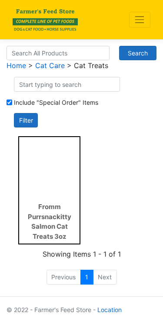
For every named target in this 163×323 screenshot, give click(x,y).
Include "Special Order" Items (56, 102)
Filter (26, 120)
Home (16, 65)
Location (109, 309)
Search (138, 53)
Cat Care (50, 65)
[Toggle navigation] (139, 19)
